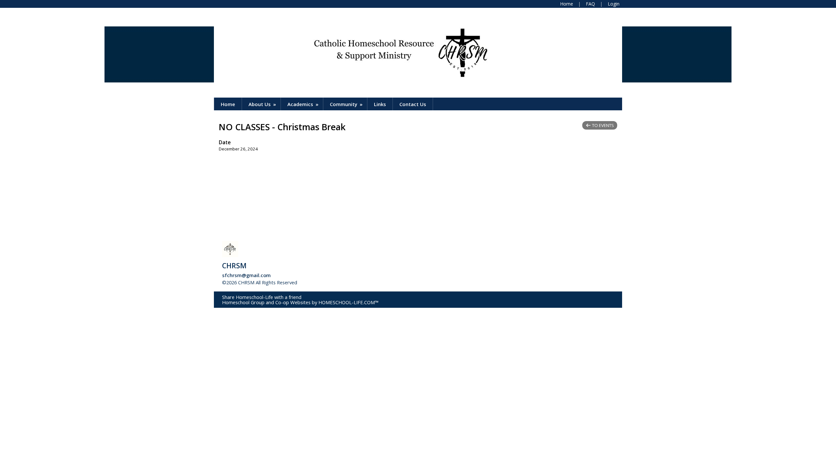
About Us (263, 104)
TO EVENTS (602, 125)
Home (228, 104)
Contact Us (412, 104)
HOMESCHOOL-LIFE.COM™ (348, 302)
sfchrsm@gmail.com (246, 275)
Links (380, 104)
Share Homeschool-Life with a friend (261, 297)
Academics (303, 104)
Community (347, 104)
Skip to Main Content (326, 282)
